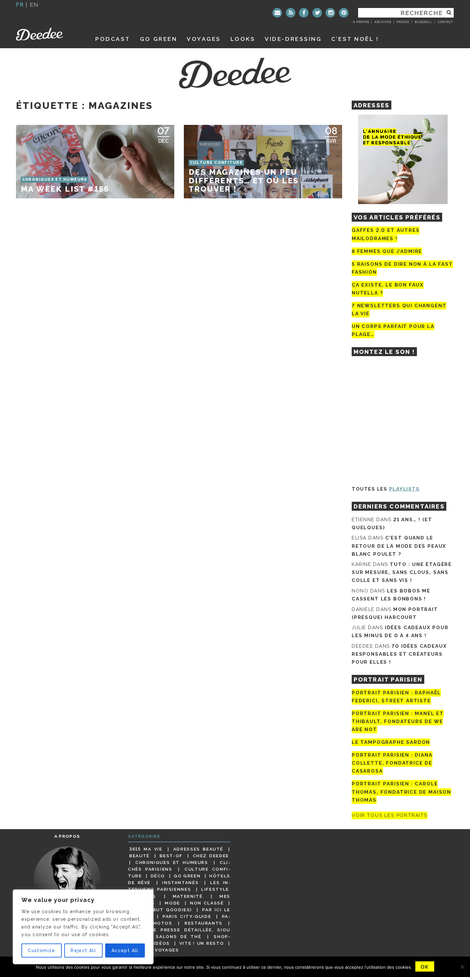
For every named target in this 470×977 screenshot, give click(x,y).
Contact (445, 22)
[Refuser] (462, 967)
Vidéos (160, 943)
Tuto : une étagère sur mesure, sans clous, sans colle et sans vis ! (402, 572)
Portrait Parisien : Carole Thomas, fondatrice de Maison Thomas (401, 792)
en (34, 4)
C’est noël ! (355, 38)
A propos (361, 22)
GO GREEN (158, 38)
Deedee (48, 34)
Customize (41, 950)
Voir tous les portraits (389, 815)
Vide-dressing (293, 38)
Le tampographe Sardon (391, 742)
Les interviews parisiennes (179, 886)
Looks (243, 38)
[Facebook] (304, 13)
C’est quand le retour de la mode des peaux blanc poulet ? (399, 546)
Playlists (404, 489)
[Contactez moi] (277, 13)
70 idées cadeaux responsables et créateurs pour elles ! (399, 654)
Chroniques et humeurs (171, 862)
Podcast (112, 38)
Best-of (171, 855)
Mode (172, 902)
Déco (158, 875)
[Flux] (290, 13)
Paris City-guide (186, 916)
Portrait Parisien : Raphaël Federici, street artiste (396, 697)
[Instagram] (330, 13)
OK (424, 967)
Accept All (125, 950)
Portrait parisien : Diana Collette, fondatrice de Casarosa (392, 763)
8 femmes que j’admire (387, 251)
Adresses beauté (198, 848)
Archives (382, 22)
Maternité (188, 896)
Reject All (83, 950)
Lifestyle (215, 889)
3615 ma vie (145, 848)
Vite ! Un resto (201, 943)
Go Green (187, 875)
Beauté (139, 855)
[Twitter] (317, 13)
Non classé (207, 902)
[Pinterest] (344, 13)
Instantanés (180, 882)
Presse (402, 22)
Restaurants (203, 923)
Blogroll (424, 22)
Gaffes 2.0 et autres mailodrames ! (385, 234)
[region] (83, 926)
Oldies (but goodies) (160, 909)
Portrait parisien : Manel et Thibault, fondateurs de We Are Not (398, 721)
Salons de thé (178, 936)
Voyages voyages (154, 949)
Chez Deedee (211, 855)
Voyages (204, 38)
